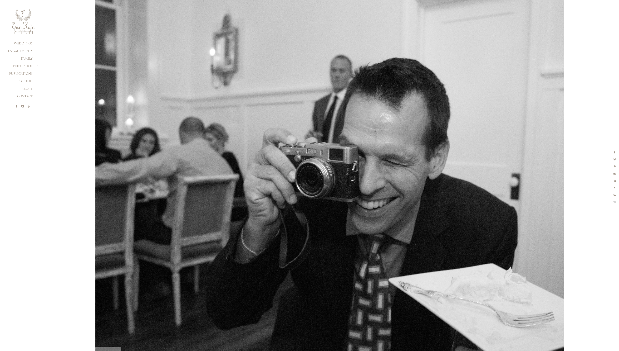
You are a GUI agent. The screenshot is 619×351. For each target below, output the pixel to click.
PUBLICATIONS (21, 74)
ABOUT (27, 89)
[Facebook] (16, 106)
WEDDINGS (23, 43)
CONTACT (25, 96)
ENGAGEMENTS (20, 51)
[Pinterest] (29, 106)
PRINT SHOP (23, 66)
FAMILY (27, 58)
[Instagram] (22, 106)
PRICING (25, 81)
